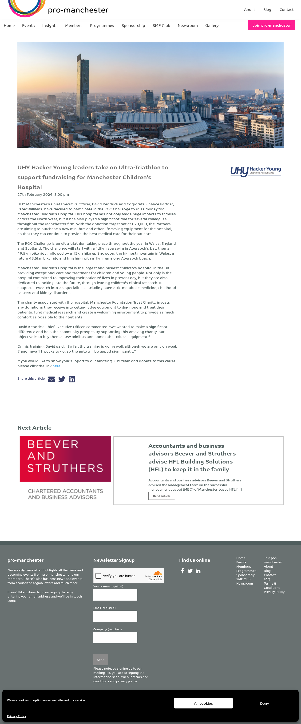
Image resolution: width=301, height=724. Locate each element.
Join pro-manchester (272, 25)
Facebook (182, 571)
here (56, 365)
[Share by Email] (52, 380)
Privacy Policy (16, 715)
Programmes (102, 25)
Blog (267, 9)
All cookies (203, 703)
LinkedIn (197, 571)
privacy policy (126, 681)
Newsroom (188, 25)
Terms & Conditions (272, 585)
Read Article (161, 495)
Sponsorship (133, 25)
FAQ (267, 579)
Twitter (190, 571)
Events (28, 25)
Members (74, 25)
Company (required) (107, 629)
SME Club (161, 25)
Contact (286, 9)
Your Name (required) (108, 586)
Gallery (212, 25)
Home (9, 25)
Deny (264, 703)
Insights (50, 25)
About (249, 9)
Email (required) (104, 608)
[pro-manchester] (44, 9)
